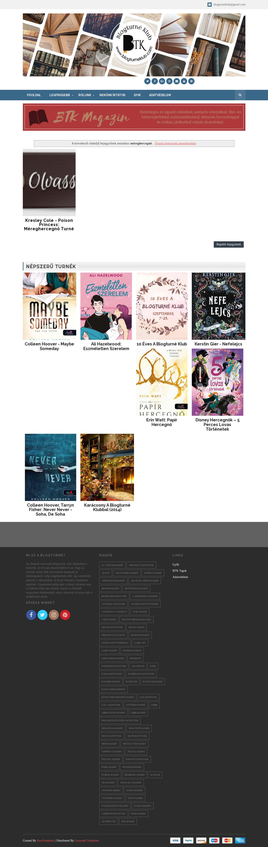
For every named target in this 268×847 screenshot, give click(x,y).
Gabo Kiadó (109, 650)
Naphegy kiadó (112, 751)
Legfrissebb (59, 95)
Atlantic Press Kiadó (145, 580)
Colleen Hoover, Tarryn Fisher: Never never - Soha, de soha (50, 510)
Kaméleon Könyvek (141, 674)
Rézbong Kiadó (135, 775)
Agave (106, 573)
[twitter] (147, 81)
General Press (132, 650)
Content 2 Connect (114, 611)
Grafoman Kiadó (113, 658)
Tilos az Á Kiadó (131, 782)
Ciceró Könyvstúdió (144, 604)
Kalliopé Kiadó (112, 674)
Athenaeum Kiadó (113, 580)
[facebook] (155, 81)
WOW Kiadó (135, 798)
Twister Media (111, 790)
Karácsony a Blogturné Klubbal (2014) (107, 507)
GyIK (137, 95)
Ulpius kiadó (134, 790)
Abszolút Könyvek (141, 565)
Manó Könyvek (112, 736)
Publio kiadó (110, 775)
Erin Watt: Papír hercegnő (161, 422)
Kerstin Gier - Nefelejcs (218, 343)
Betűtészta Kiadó (136, 588)
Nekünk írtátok (112, 95)
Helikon (135, 658)
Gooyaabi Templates (87, 840)
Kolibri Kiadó (111, 681)
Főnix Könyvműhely (115, 643)
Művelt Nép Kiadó (134, 743)
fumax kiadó (142, 806)
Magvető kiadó (139, 728)
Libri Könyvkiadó (113, 712)
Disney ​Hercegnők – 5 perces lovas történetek (218, 424)
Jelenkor (138, 666)
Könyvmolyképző (113, 689)
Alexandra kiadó (126, 573)
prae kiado (138, 813)
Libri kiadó (138, 712)
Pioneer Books (132, 767)
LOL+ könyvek (111, 705)
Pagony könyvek (137, 759)
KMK (153, 666)
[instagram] (169, 81)
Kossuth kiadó (153, 681)
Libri (154, 705)
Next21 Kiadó (136, 751)
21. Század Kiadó (112, 565)
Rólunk (84, 95)
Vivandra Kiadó (112, 798)
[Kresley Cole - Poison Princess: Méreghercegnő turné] (49, 182)
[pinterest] (191, 81)
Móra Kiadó (109, 743)
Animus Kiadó (153, 573)
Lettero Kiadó (136, 705)
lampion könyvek (113, 813)
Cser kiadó (109, 619)
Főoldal (34, 95)
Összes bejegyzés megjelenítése (175, 143)
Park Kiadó (109, 767)
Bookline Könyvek (114, 596)
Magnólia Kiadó (112, 728)
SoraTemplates (45, 840)
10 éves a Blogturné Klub (162, 343)
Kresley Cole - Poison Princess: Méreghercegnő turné (49, 224)
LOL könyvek (148, 697)
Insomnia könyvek (114, 666)
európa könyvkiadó (115, 806)
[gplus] (162, 81)
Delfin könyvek (112, 627)
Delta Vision (136, 627)
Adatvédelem (160, 95)
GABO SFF (140, 643)
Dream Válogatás (113, 635)
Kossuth (131, 681)
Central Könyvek (113, 604)
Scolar (155, 775)
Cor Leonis (140, 611)
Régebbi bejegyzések (228, 244)
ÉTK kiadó (128, 821)
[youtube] (184, 81)
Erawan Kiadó (140, 635)
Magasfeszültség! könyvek (120, 720)
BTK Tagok (180, 570)
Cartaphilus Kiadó (145, 596)
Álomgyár (109, 821)
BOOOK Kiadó (110, 588)
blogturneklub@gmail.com (229, 4)
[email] (177, 81)
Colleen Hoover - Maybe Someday (49, 346)
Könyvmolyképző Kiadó (118, 697)
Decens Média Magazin (136, 619)
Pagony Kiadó (111, 759)
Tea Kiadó (108, 782)
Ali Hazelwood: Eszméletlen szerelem (106, 346)
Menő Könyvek (137, 736)
